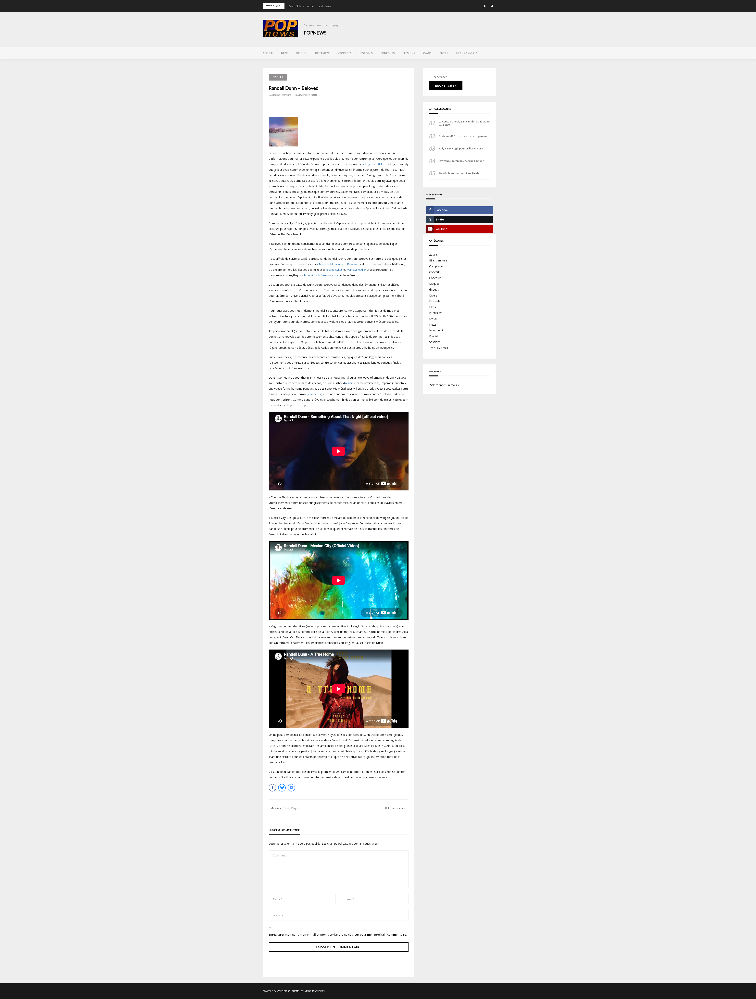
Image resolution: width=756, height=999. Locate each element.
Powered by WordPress (276, 991)
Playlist (433, 336)
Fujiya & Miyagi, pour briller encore (460, 148)
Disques (301, 53)
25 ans (427, 53)
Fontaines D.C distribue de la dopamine (462, 136)
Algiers (349, 383)
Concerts (345, 53)
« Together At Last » (376, 164)
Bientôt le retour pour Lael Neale (459, 173)
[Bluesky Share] (282, 787)
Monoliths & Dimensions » (321, 275)
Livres (433, 319)
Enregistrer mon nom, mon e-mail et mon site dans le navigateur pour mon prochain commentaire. (338, 934)
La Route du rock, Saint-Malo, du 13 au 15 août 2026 (322, 6)
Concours (388, 53)
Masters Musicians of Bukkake (338, 264)
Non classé (436, 330)
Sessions (409, 53)
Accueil (268, 53)
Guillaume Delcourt (280, 94)
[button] (484, 6)
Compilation (437, 266)
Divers (443, 53)
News (284, 53)
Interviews (322, 53)
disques (434, 289)
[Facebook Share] (272, 787)
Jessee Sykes (334, 270)
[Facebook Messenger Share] (291, 787)
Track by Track (438, 348)
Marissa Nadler (356, 270)
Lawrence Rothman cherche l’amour (461, 161)
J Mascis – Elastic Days (283, 808)
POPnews (315, 32)
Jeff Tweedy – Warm (396, 808)
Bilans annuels (467, 53)
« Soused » (314, 394)
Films (432, 307)
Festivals (366, 53)
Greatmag (306, 991)
